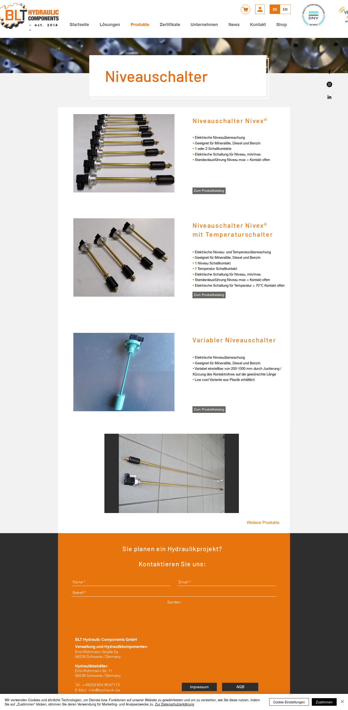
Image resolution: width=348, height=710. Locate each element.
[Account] (260, 9)
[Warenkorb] (245, 9)
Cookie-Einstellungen (289, 702)
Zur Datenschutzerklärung (174, 704)
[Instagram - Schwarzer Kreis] (329, 84)
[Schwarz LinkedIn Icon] (329, 97)
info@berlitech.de (104, 690)
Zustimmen (324, 702)
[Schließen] (342, 702)
